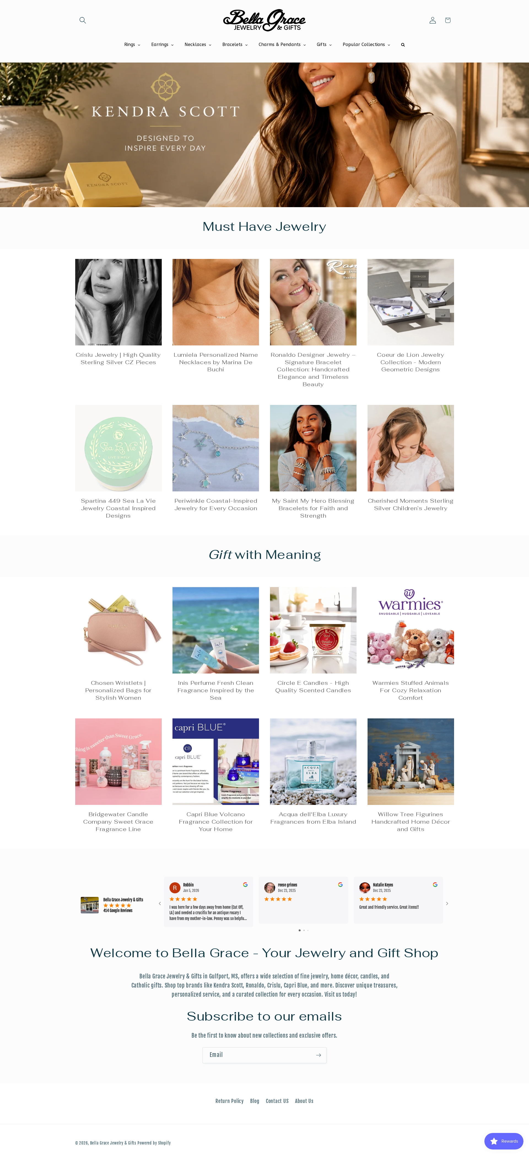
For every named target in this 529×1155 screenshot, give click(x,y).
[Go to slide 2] (304, 930)
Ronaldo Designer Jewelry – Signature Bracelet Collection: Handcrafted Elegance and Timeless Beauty (313, 369)
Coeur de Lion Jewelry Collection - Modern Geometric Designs (410, 362)
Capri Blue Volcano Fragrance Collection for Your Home (216, 822)
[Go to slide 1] (300, 930)
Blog (254, 1101)
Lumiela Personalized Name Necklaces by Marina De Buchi (216, 362)
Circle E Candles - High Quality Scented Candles (313, 686)
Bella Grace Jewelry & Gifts (113, 1143)
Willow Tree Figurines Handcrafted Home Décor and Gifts (410, 822)
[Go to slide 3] (307, 930)
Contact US (277, 1101)
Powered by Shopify (154, 1143)
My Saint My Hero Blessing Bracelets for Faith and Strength (313, 508)
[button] (82, 20)
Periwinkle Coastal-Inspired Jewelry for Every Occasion (215, 504)
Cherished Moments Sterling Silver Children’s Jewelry (411, 504)
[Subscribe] (318, 1055)
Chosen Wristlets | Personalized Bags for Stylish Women (118, 690)
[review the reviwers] (245, 885)
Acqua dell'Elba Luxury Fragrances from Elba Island (313, 818)
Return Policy (229, 1101)
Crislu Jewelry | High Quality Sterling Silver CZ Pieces (118, 358)
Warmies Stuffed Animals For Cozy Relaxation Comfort (411, 690)
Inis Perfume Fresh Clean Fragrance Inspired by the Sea (215, 690)
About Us (304, 1101)
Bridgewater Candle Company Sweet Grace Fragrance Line (118, 822)
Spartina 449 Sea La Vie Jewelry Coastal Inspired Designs (118, 508)
